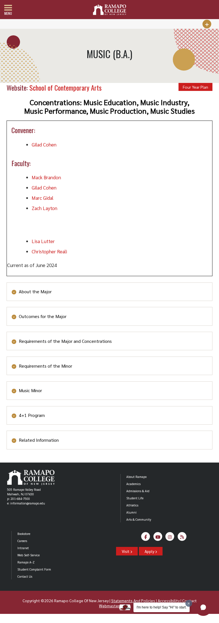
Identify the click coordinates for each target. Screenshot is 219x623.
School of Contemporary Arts (65, 87)
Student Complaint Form (34, 569)
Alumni (131, 512)
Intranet (23, 548)
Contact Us (24, 576)
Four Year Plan (195, 86)
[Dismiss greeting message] (188, 603)
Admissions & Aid (137, 491)
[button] (203, 607)
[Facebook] (145, 538)
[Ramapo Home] (109, 9)
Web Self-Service (28, 555)
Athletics (132, 505)
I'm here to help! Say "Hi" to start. (161, 607)
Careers (22, 541)
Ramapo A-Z (26, 562)
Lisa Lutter (43, 241)
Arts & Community (138, 519)
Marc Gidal (42, 198)
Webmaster (109, 605)
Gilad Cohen (44, 144)
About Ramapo (136, 477)
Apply (150, 551)
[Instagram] (170, 538)
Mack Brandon (46, 177)
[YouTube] (157, 538)
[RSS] (182, 538)
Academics (133, 484)
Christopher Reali (49, 251)
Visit (126, 551)
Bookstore (23, 534)
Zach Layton (44, 208)
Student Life (134, 498)
